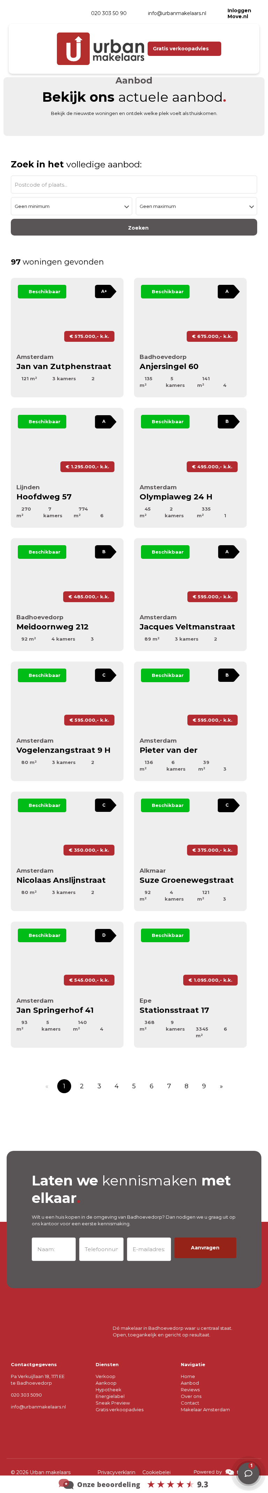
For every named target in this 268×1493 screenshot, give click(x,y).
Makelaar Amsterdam (205, 1409)
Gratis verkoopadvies (119, 1409)
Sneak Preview (113, 1403)
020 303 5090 (26, 1395)
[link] (225, 1472)
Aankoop (106, 1383)
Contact (190, 1403)
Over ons (191, 1396)
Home (188, 1376)
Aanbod (190, 1383)
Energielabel (110, 1396)
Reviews (190, 1389)
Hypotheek (108, 1389)
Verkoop (106, 1376)
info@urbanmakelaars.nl (38, 1406)
